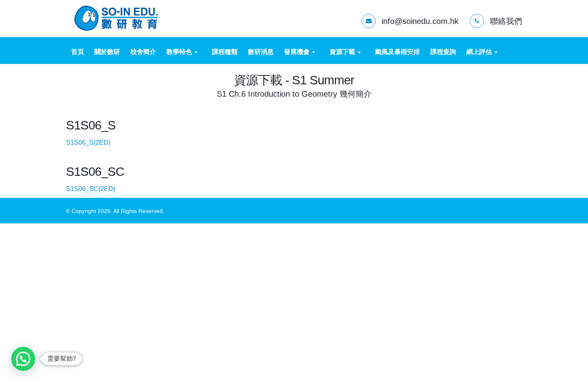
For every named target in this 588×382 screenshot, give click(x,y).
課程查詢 (443, 51)
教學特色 (180, 51)
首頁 (77, 51)
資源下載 (343, 51)
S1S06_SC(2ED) (97, 188)
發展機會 (297, 51)
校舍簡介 (143, 51)
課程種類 (225, 51)
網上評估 (480, 51)
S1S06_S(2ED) (94, 142)
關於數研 (107, 51)
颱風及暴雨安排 (397, 51)
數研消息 (261, 51)
